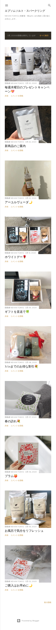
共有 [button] (6, 96)
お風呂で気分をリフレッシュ (24, 531)
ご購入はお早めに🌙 (18, 585)
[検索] (49, 5)
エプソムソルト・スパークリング (25, 10)
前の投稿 (47, 602)
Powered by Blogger (30, 621)
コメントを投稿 (17, 96)
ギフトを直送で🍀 (17, 312)
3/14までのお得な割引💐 (21, 366)
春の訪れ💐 (12, 421)
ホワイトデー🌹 (15, 257)
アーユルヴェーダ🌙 (18, 202)
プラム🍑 (11, 476)
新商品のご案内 (15, 146)
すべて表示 (44, 35)
